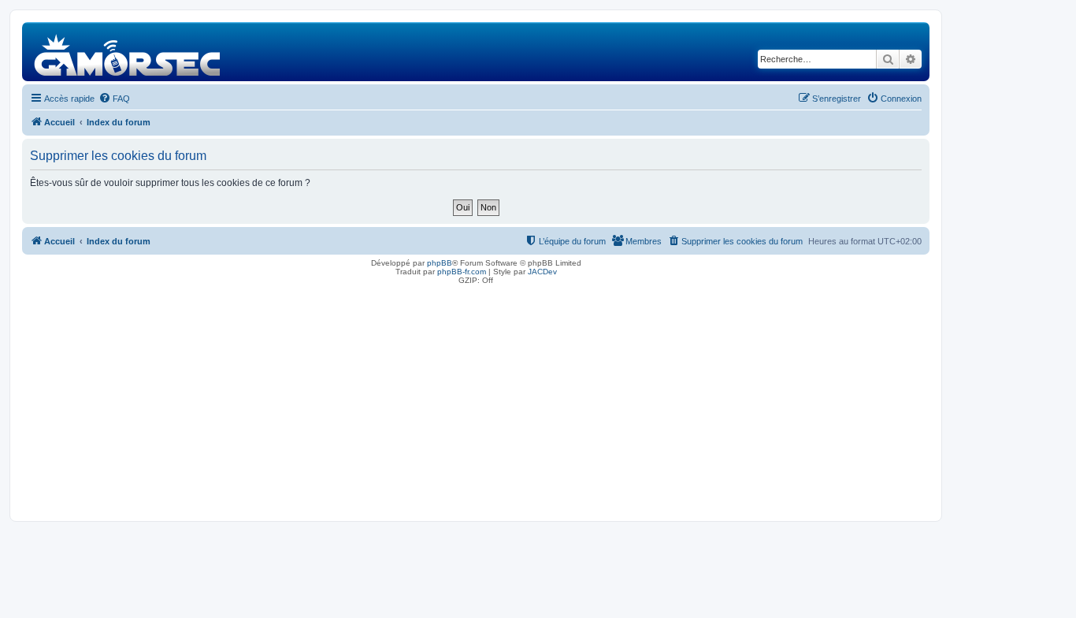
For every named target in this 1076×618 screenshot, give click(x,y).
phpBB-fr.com (461, 271)
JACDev (542, 271)
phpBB (439, 263)
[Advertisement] (475, 399)
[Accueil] (128, 51)
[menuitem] (114, 98)
